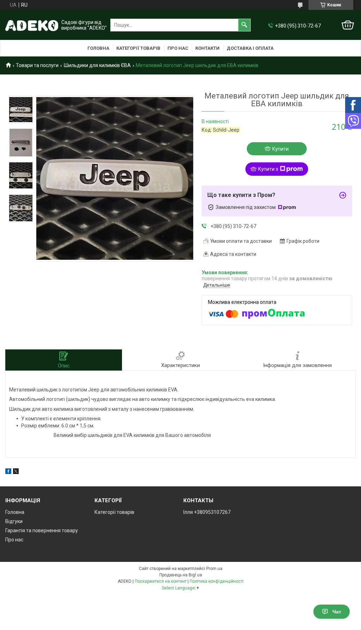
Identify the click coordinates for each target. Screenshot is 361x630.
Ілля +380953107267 (207, 512)
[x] (16, 472)
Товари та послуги (37, 65)
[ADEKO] (31, 25)
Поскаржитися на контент (160, 581)
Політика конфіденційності (217, 581)
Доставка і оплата (250, 48)
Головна (98, 48)
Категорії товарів (138, 48)
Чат (336, 611)
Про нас (177, 48)
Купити (280, 149)
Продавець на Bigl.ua (180, 574)
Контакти (207, 48)
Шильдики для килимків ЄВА (97, 65)
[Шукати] (244, 25)
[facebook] (8, 472)
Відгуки (14, 521)
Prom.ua (214, 568)
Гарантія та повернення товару (41, 530)
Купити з (268, 169)
